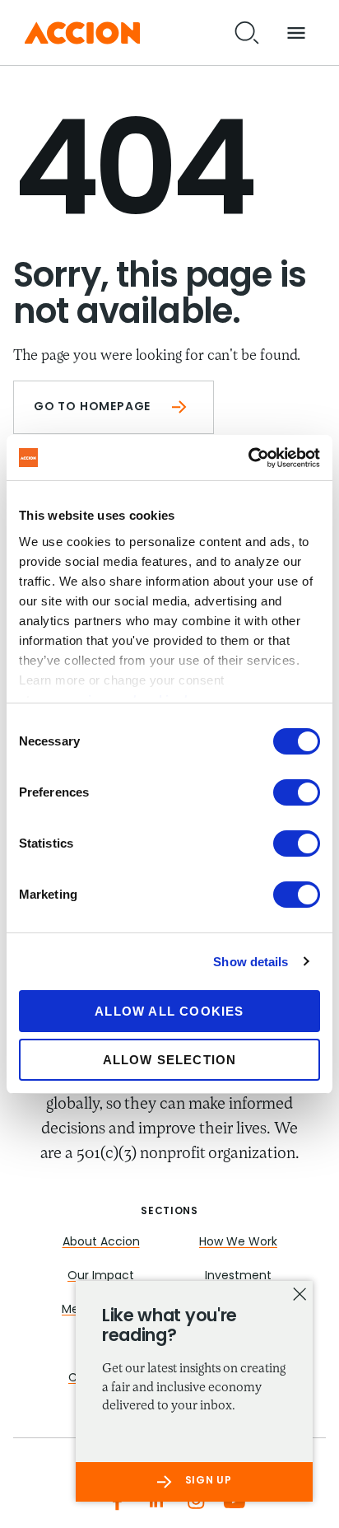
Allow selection (170, 1060)
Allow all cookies (169, 1011)
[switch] (296, 792)
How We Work (238, 1242)
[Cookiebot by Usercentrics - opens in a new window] (248, 458)
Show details (250, 962)
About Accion (101, 1242)
